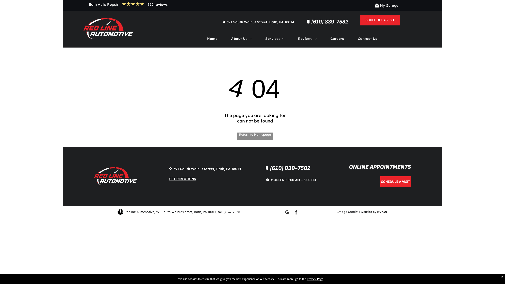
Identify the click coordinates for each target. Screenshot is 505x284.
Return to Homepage (255, 134)
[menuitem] (212, 40)
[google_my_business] (287, 213)
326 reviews (158, 4)
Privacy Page (315, 279)
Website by (368, 212)
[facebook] (296, 213)
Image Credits (347, 212)
